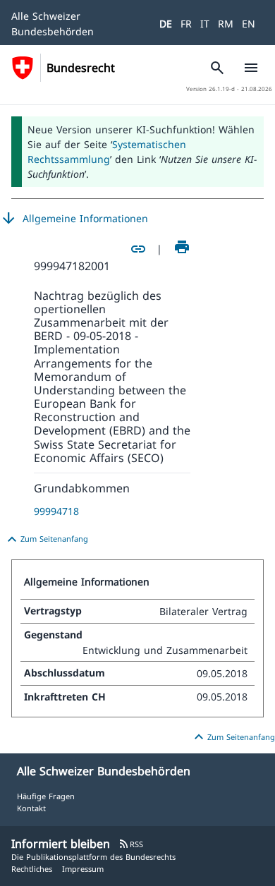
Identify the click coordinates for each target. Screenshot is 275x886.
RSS (130, 844)
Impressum (83, 868)
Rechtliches (31, 868)
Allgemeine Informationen (74, 218)
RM (225, 23)
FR (186, 23)
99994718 (56, 511)
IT (204, 23)
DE (165, 23)
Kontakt (31, 808)
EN (248, 23)
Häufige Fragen (46, 796)
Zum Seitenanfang (46, 539)
